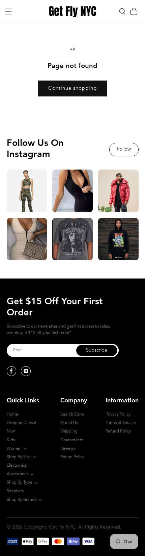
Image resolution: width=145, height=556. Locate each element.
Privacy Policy (118, 414)
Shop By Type (19, 482)
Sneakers (15, 491)
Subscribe (96, 350)
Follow (124, 149)
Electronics (17, 465)
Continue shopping (72, 88)
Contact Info (71, 440)
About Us (69, 423)
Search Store (72, 414)
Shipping (69, 431)
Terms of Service (121, 423)
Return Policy (72, 457)
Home (12, 414)
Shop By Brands (21, 499)
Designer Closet (21, 423)
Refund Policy (118, 431)
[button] (8, 11)
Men (11, 431)
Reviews (67, 448)
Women (14, 448)
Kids (11, 440)
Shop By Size (19, 457)
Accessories (17, 474)
